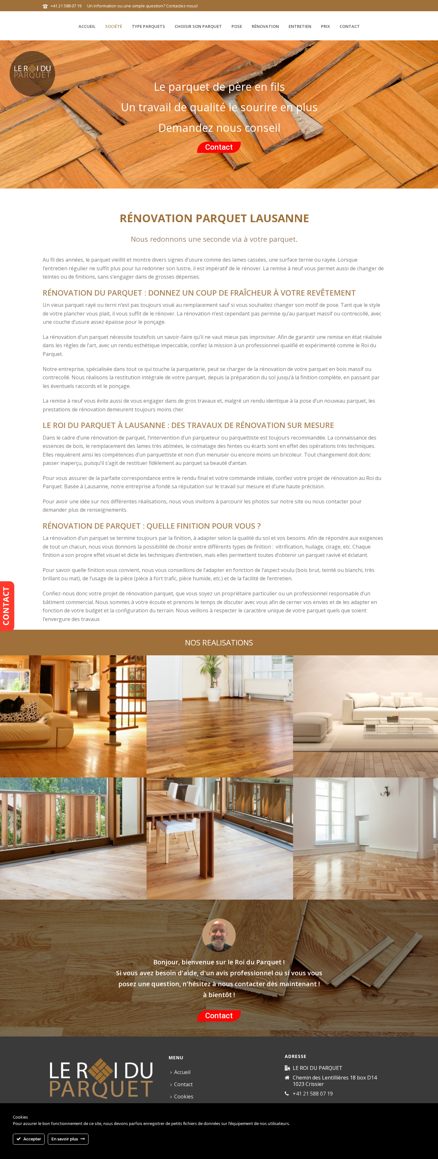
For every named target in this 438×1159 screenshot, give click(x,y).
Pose (237, 26)
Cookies (183, 1096)
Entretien (300, 26)
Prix (325, 26)
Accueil (87, 26)
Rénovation (265, 26)
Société (113, 26)
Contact (350, 26)
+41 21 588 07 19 (66, 6)
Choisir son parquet (198, 26)
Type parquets (148, 26)
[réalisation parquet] (73, 742)
